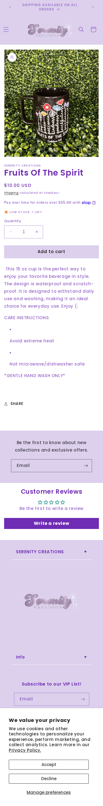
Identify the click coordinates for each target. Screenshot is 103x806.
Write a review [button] (51, 523)
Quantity (12, 221)
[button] (6, 29)
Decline (49, 778)
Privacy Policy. (25, 750)
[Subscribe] (86, 465)
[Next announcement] (93, 7)
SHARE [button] (16, 403)
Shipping (11, 193)
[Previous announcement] (10, 7)
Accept (48, 764)
